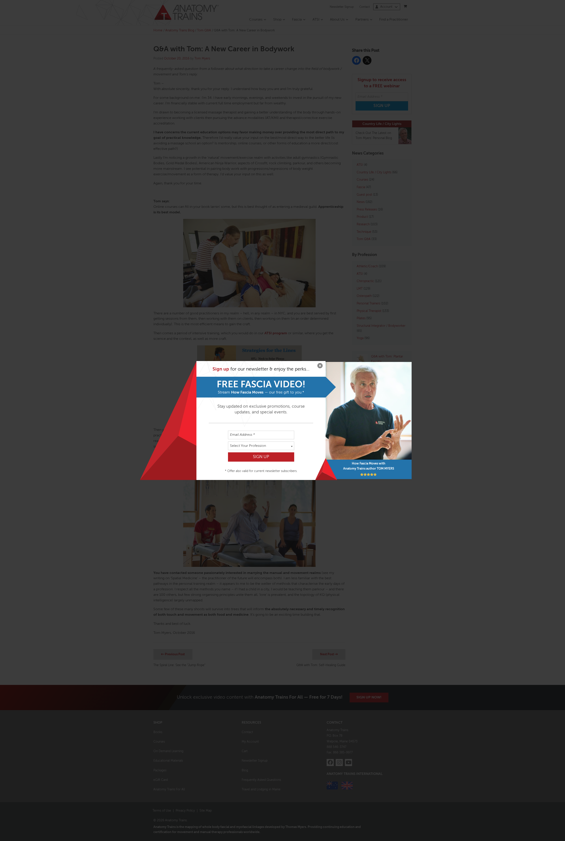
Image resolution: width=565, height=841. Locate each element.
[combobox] (261, 446)
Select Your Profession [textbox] (248, 446)
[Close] (320, 366)
